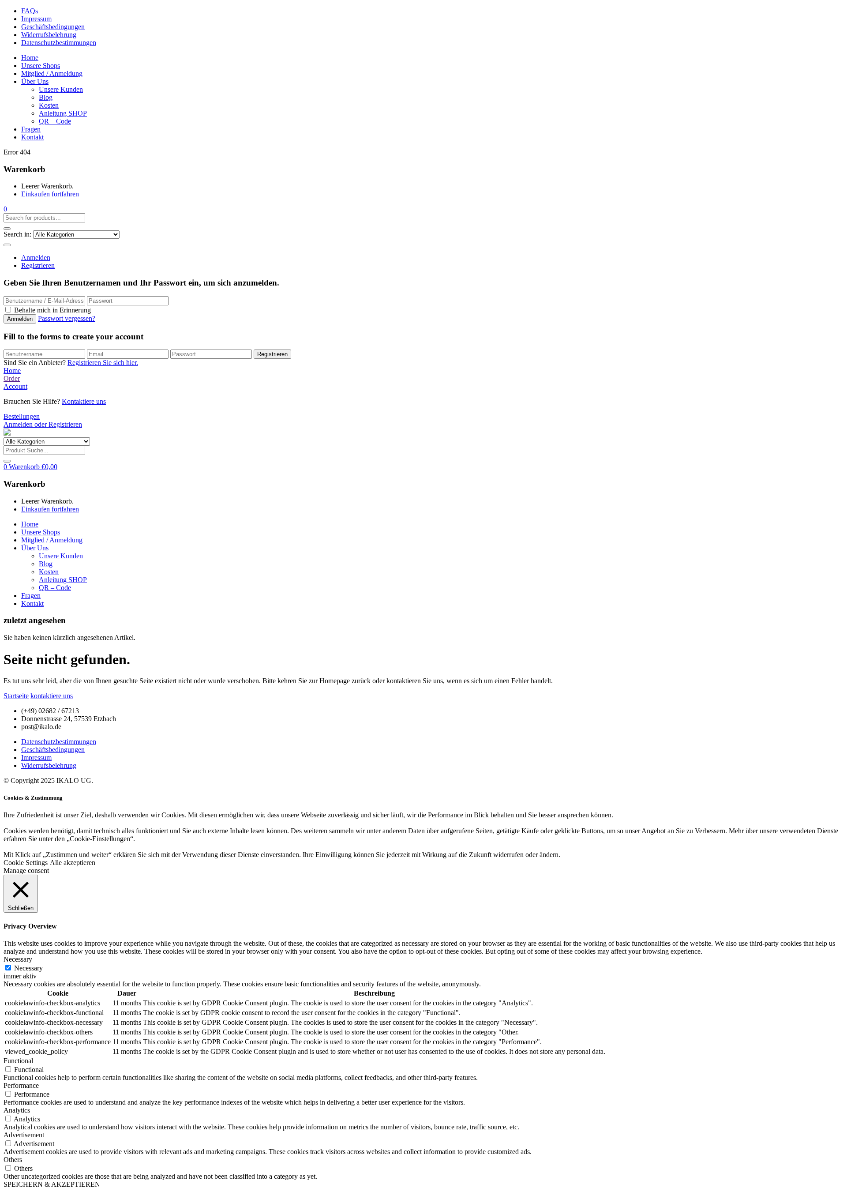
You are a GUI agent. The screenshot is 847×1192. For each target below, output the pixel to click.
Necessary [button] (18, 959)
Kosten (49, 105)
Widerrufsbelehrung (48, 34)
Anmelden (35, 257)
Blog (45, 97)
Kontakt (32, 137)
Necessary (28, 968)
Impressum (36, 19)
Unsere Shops (40, 65)
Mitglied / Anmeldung (51, 73)
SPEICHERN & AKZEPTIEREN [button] (52, 1184)
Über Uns (35, 81)
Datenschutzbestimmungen (58, 42)
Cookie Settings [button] (26, 862)
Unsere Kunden (61, 89)
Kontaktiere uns (84, 401)
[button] (5, 209)
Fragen (31, 129)
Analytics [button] (17, 1110)
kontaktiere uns (51, 695)
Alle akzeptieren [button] (72, 862)
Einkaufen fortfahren (50, 194)
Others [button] (13, 1159)
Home (29, 57)
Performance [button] (21, 1085)
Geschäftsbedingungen (53, 26)
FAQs (29, 11)
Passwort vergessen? (66, 318)
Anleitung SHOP (63, 113)
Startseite (16, 695)
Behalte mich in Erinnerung (52, 310)
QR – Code (55, 121)
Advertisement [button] (24, 1135)
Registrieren (38, 265)
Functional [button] (18, 1060)
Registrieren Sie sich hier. (102, 362)
